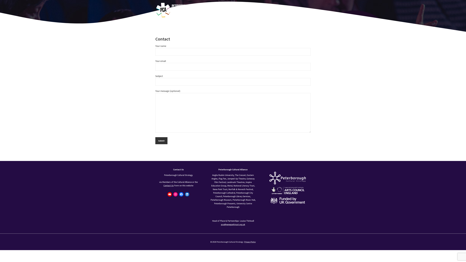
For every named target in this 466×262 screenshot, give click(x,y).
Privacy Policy (250, 242)
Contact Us (168, 185)
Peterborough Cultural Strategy (173, 10)
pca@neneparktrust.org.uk (233, 224)
